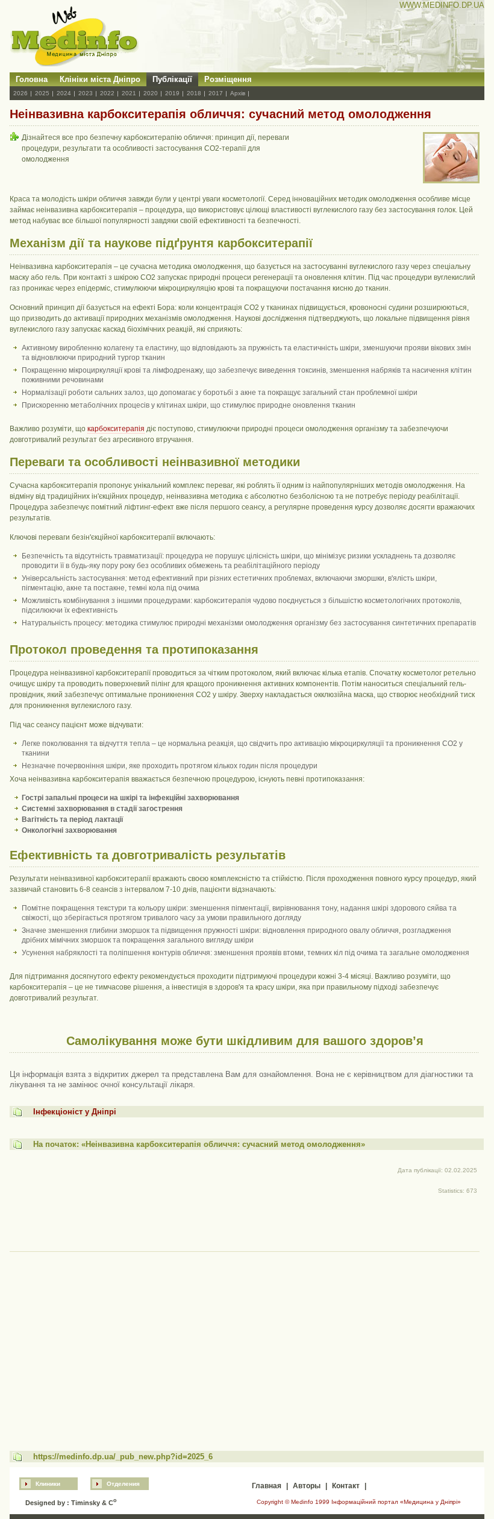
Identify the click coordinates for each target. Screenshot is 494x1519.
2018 (194, 93)
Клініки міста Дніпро (100, 79)
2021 (129, 93)
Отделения (123, 1483)
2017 (215, 93)
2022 (107, 93)
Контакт (346, 1486)
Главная (266, 1486)
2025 (42, 93)
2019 (172, 93)
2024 (64, 93)
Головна (32, 79)
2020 (150, 93)
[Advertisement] (245, 1339)
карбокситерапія (116, 429)
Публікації (172, 79)
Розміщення (228, 79)
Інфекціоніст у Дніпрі (74, 1111)
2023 (85, 93)
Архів (237, 93)
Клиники (48, 1483)
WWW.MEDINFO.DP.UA (441, 5)
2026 (20, 93)
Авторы (306, 1486)
